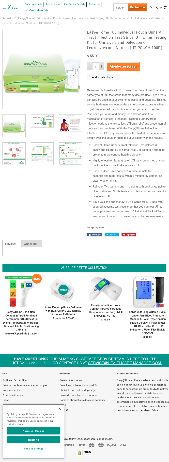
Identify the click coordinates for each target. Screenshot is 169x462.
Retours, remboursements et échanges (24, 385)
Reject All (33, 439)
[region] (33, 431)
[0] (164, 7)
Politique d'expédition (14, 380)
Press (5, 400)
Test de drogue (53, 4)
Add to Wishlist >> (103, 77)
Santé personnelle (33, 4)
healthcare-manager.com (97, 438)
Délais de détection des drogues (78, 395)
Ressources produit (71, 380)
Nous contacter (11, 390)
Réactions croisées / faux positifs (78, 385)
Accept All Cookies (33, 430)
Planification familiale (74, 4)
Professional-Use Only (37, 10)
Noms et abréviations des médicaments (82, 400)
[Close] (60, 409)
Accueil (7, 18)
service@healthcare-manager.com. (125, 362)
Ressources (94, 4)
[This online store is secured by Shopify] (84, 455)
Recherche (137, 7)
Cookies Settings (33, 448)
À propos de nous (12, 395)
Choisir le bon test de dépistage (78, 390)
